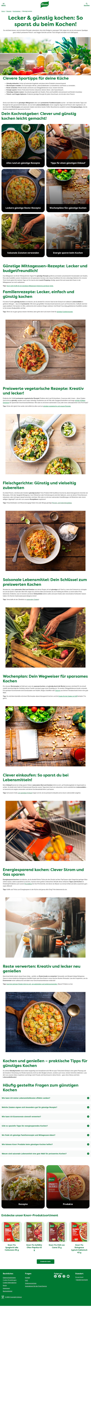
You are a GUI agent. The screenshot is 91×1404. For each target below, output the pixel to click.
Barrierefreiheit (7, 1291)
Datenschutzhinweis (9, 1277)
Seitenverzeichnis (30, 1283)
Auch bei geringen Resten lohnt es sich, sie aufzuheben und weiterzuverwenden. (31, 984)
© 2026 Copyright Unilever (13, 1297)
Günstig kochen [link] (27, 11)
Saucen (57, 690)
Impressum (6, 1288)
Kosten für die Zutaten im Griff (67, 696)
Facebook (59, 1276)
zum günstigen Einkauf (25, 793)
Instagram (63, 1276)
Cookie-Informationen (9, 1282)
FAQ (26, 1280)
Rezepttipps (28, 884)
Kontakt (27, 1277)
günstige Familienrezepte (65, 311)
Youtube (68, 1276)
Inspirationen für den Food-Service (36, 1286)
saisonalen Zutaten (33, 599)
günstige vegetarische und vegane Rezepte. (57, 406)
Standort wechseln (82, 1280)
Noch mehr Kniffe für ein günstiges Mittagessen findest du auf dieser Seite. (30, 286)
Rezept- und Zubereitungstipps (62, 503)
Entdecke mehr (45, 1261)
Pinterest (55, 1276)
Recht (5, 1285)
